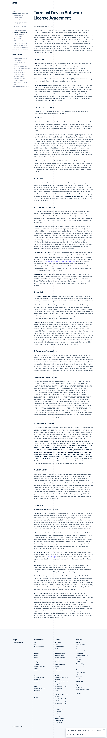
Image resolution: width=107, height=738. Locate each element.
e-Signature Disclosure (20, 30)
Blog (77, 646)
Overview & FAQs (18, 15)
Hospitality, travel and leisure (62, 677)
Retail (56, 690)
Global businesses (60, 657)
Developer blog (59, 722)
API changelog (59, 716)
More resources (80, 666)
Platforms (57, 666)
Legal (14, 11)
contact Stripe (51, 557)
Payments (36, 682)
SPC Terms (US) (18, 38)
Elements (36, 664)
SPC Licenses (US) (19, 41)
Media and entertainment (61, 682)
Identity (36, 668)
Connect (36, 657)
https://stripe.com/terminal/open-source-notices (58, 261)
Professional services (61, 686)
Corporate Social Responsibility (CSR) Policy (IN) (21, 82)
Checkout (36, 653)
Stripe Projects (59, 720)
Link (35, 675)
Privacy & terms (80, 653)
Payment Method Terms (20, 45)
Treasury (36, 697)
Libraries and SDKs (60, 718)
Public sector (58, 688)
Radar (35, 686)
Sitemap (78, 661)
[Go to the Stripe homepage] (14, 640)
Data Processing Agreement (20, 49)
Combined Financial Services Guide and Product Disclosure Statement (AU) (22, 68)
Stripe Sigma (37, 690)
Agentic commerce (60, 646)
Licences (78, 659)
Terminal (36, 695)
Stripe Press (79, 679)
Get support (79, 687)
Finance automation (60, 655)
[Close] (104, 730)
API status (57, 714)
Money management (60, 664)
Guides (78, 642)
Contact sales (80, 681)
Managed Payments (39, 677)
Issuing (35, 673)
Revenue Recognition (39, 688)
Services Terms (18, 20)
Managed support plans (82, 689)
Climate (36, 655)
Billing (35, 648)
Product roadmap (80, 672)
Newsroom (79, 676)
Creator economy (59, 673)
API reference (58, 711)
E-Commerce (58, 651)
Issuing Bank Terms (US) (20, 43)
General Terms (18, 17)
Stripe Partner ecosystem (62, 701)
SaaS (56, 668)
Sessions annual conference (83, 651)
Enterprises (58, 642)
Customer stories (80, 644)
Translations (16, 52)
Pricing (35, 642)
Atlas (35, 644)
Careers (78, 674)
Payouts (36, 684)
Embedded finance (60, 653)
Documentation (59, 709)
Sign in (78, 693)
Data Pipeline (37, 662)
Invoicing (36, 670)
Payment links (37, 679)
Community (79, 648)
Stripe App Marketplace (61, 698)
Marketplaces (58, 662)
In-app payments (59, 659)
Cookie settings (80, 664)
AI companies (58, 670)
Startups (57, 644)
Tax (35, 693)
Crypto (35, 659)
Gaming (57, 675)
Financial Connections (39, 666)
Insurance (57, 679)
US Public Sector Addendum (20, 86)
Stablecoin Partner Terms (21, 47)
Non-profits (58, 684)
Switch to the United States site (76, 734)
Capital (35, 651)
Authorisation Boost (39, 646)
